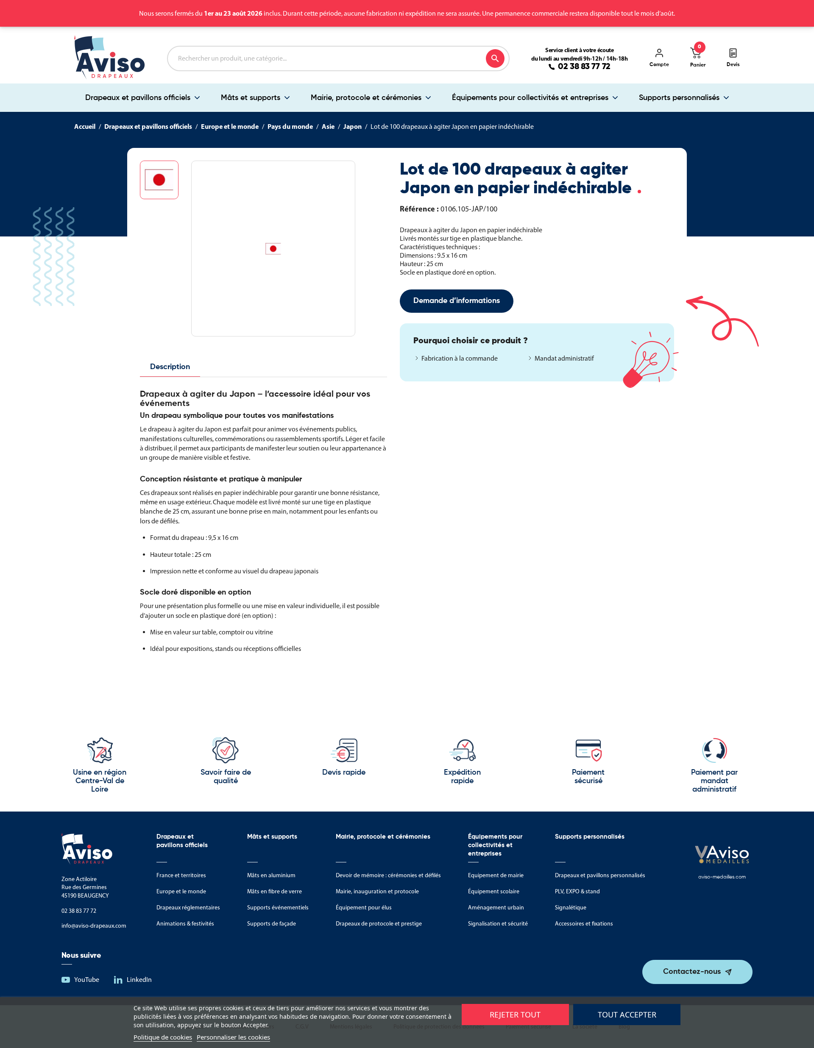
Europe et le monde (181, 891)
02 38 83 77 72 (584, 67)
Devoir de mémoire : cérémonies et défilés (388, 875)
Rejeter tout (515, 1014)
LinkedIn (139, 980)
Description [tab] (170, 367)
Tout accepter (627, 1014)
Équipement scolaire (493, 891)
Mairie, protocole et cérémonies (366, 98)
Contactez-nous (692, 972)
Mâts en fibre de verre (274, 891)
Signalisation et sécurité (498, 923)
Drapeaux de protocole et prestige (379, 923)
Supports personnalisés (679, 98)
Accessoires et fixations (584, 923)
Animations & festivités (185, 923)
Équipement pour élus (364, 907)
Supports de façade (271, 923)
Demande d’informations (456, 301)
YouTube (86, 980)
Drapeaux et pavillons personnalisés (600, 875)
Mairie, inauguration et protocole (377, 891)
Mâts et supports (250, 98)
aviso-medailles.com (722, 877)
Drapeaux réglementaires (188, 907)
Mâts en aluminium (271, 875)
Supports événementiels (278, 907)
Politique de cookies (163, 1037)
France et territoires (181, 875)
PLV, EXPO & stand (577, 891)
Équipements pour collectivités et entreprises (530, 98)
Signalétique (570, 907)
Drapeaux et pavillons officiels (137, 98)
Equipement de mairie (496, 875)
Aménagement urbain (496, 907)
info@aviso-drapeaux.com (93, 925)
